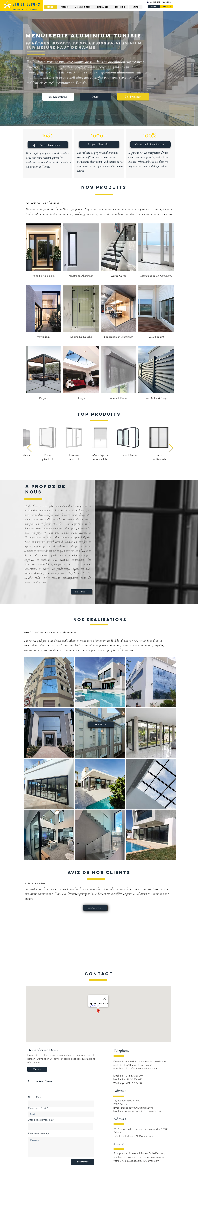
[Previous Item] (29, 448)
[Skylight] (101, 119)
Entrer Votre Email (37, 1108)
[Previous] (17, 68)
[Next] (181, 68)
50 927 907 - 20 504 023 (161, 2)
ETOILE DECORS (26, 4)
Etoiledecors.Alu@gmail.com (137, 1107)
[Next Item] (170, 448)
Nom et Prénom (36, 1097)
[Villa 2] (96, 119)
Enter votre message (38, 1133)
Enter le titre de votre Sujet (41, 1120)
